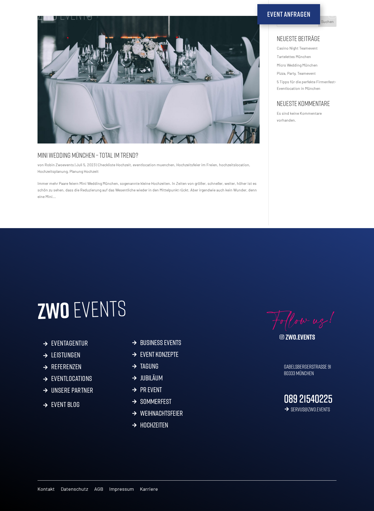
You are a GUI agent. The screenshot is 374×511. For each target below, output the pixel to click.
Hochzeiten (154, 426)
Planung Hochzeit (84, 171)
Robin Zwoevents (59, 164)
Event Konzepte (159, 355)
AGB (98, 489)
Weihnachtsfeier (161, 414)
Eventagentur (69, 342)
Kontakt (46, 489)
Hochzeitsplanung (53, 171)
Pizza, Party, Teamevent (296, 73)
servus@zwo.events (310, 409)
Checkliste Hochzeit (114, 164)
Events (65, 14)
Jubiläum (151, 379)
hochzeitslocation (234, 164)
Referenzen (66, 366)
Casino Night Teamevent (297, 48)
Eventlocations (71, 377)
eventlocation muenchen (153, 164)
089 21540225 (308, 398)
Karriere (149, 489)
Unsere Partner (72, 390)
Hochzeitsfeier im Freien (196, 164)
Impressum (121, 489)
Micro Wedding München (297, 65)
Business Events (160, 344)
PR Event (151, 391)
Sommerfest (155, 403)
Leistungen (65, 354)
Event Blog (65, 403)
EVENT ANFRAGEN (288, 14)
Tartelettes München (294, 56)
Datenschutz (74, 489)
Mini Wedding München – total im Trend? (88, 155)
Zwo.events (300, 337)
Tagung (149, 367)
